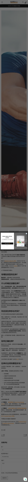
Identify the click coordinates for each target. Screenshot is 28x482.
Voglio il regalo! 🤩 (7, 243)
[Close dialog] (26, 233)
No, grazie (7, 245)
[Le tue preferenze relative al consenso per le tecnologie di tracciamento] (25, 479)
